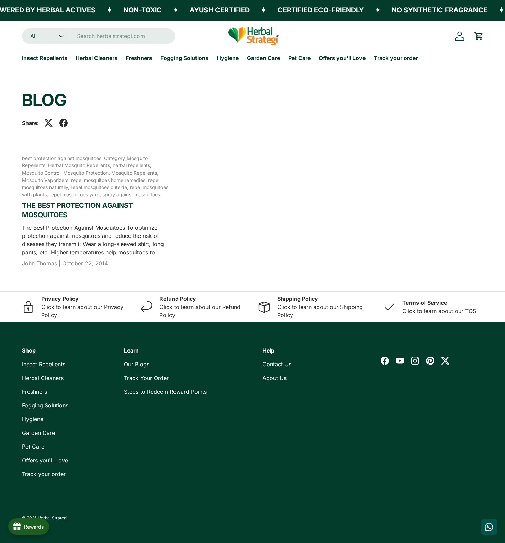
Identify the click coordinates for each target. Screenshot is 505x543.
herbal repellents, (132, 165)
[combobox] (98, 36)
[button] (478, 36)
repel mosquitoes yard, (75, 194)
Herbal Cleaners (96, 58)
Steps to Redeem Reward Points (165, 391)
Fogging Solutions (184, 58)
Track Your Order (146, 377)
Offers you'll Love (342, 58)
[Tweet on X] (48, 122)
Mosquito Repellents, (134, 173)
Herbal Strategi (52, 517)
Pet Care (299, 58)
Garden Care (263, 58)
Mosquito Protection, (87, 173)
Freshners (139, 58)
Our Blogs (136, 364)
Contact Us (276, 364)
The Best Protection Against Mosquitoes (77, 210)
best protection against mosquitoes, (63, 158)
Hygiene (228, 58)
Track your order (396, 58)
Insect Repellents (44, 58)
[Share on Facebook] (63, 122)
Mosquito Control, (42, 173)
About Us (274, 377)
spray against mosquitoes (131, 194)
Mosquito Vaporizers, (46, 180)
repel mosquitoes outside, (100, 187)
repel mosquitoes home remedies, (109, 180)
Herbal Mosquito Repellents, (80, 165)
